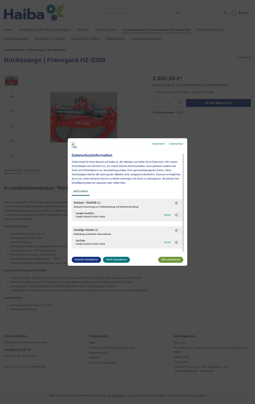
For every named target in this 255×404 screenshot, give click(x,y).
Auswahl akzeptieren (86, 259)
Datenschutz (176, 143)
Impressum (158, 143)
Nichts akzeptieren (116, 259)
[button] (176, 203)
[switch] (177, 203)
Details (167, 215)
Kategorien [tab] (80, 191)
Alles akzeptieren (170, 259)
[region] (128, 203)
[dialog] (127, 202)
